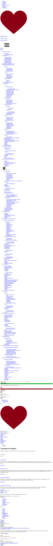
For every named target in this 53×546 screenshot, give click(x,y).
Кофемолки (9, 228)
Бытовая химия (7, 321)
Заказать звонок (3, 382)
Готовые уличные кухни (11, 361)
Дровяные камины (8, 338)
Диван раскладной (10, 71)
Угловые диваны (10, 68)
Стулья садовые (9, 175)
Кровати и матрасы (8, 104)
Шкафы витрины (10, 123)
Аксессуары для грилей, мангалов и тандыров (13, 367)
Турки (6, 289)
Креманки (6, 288)
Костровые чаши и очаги (9, 372)
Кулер (6, 259)
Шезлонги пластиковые (11, 183)
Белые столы (9, 96)
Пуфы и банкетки (8, 78)
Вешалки (6, 142)
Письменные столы (10, 90)
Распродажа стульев (8, 61)
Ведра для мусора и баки (11, 328)
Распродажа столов (8, 62)
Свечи (6, 166)
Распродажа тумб (8, 60)
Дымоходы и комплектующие (12, 342)
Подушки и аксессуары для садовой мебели (14, 180)
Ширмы (6, 144)
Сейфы (6, 143)
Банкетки (8, 80)
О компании (4, 2)
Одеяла (6, 217)
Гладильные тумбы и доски (9, 141)
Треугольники (9, 297)
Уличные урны (7, 210)
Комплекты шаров (10, 296)
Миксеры (8, 227)
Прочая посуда (7, 275)
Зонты (6, 329)
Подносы (6, 273)
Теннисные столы (10, 305)
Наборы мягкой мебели (9, 82)
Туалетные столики (10, 91)
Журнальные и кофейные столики (13, 89)
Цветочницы (7, 189)
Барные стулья (9, 118)
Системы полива (8, 207)
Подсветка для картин (8, 154)
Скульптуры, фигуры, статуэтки (10, 162)
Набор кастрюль (9, 272)
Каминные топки (10, 340)
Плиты (8, 233)
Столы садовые (9, 174)
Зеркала (6, 160)
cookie (9, 530)
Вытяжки (6, 262)
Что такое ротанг (3, 459)
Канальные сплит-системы (11, 353)
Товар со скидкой (8, 57)
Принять (2, 533)
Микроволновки (9, 224)
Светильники (7, 148)
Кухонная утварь (7, 284)
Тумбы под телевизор (10, 132)
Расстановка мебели (4, 468)
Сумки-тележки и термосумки (10, 333)
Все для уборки (7, 326)
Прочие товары (7, 320)
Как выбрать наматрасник (5, 477)
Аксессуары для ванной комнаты (10, 332)
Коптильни (6, 369)
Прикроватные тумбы (10, 131)
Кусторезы (8, 205)
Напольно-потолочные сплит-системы (13, 350)
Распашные (9, 126)
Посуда (3, 517)
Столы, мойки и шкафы (11, 363)
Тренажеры (7, 308)
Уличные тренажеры (10, 311)
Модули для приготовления (11, 362)
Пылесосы (6, 243)
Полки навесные (7, 145)
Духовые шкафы (7, 258)
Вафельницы (9, 231)
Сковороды (7, 268)
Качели (6, 184)
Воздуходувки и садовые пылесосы (13, 202)
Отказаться (6, 533)
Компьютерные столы (10, 94)
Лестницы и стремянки (9, 208)
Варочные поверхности (9, 263)
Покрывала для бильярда (11, 299)
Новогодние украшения (9, 54)
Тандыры (6, 371)
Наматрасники (9, 114)
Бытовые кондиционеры (9, 354)
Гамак (8, 179)
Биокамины (7, 344)
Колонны (6, 164)
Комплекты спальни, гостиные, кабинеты (12, 137)
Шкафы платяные (10, 122)
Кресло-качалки (9, 76)
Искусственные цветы (8, 330)
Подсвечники (7, 165)
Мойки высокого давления (11, 200)
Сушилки (6, 325)
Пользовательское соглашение (17, 528)
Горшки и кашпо (7, 190)
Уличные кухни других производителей (12, 370)
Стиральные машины (10, 241)
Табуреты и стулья (10, 119)
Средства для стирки (10, 323)
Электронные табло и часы (9, 335)
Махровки (8, 300)
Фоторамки (7, 319)
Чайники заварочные (8, 285)
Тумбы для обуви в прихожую (12, 133)
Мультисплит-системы (11, 351)
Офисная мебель (7, 97)
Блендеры (8, 225)
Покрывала (7, 214)
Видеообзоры (4, 6)
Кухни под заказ (5, 515)
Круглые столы (9, 95)
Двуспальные (11, 108)
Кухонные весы (9, 229)
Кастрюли (6, 270)
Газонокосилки (9, 204)
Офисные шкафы (10, 99)
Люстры (6, 151)
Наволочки (6, 216)
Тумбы (6, 129)
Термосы (6, 276)
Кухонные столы (12, 88)
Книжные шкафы (10, 124)
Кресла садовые (9, 176)
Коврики (6, 324)
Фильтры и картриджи (9, 316)
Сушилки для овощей (10, 230)
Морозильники (9, 239)
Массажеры (7, 251)
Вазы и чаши (7, 161)
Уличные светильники (8, 158)
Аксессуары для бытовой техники (11, 260)
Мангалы (6, 368)
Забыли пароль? (5, 401)
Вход (1, 391)
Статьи (3, 5)
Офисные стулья (9, 100)
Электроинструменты (8, 209)
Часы (5, 252)
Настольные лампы (8, 147)
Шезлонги (6, 181)
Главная (3, 1)
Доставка (4, 3)
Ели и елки (6, 53)
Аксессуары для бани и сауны (12, 194)
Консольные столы (10, 92)
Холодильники (9, 238)
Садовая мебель (7, 171)
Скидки (1, 443)
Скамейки (6, 185)
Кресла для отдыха (10, 73)
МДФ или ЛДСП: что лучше (5, 485)
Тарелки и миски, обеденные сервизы (11, 279)
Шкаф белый (9, 127)
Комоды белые (9, 136)
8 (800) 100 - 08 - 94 (3, 492)
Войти (2, 398)
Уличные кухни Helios (8, 359)
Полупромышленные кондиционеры (11, 347)
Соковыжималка (9, 226)
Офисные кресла (10, 102)
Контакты (4, 7)
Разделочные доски (8, 266)
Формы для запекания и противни (11, 280)
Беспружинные (11, 111)
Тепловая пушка (9, 256)
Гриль (8, 232)
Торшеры (6, 155)
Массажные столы (8, 307)
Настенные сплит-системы (11, 349)
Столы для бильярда (10, 294)
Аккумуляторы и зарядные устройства (13, 199)
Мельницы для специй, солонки (10, 281)
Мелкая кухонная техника (9, 220)
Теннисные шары (10, 306)
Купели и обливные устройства (12, 196)
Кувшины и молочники (9, 283)
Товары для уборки (8, 331)
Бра (5, 157)
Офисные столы (9, 101)
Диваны (6, 66)
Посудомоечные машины (9, 257)
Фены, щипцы (7, 244)
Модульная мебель (8, 138)
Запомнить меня (3, 397)
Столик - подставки (10, 93)
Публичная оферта (26, 528)
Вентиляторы (7, 247)
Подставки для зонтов (10, 188)
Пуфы (8, 81)
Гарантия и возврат (5, 502)
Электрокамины (7, 343)
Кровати (8, 106)
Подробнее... (2, 465)
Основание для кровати (11, 112)
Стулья (6, 115)
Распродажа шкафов (8, 58)
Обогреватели (7, 254)
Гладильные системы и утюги (10, 245)
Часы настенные (9, 253)
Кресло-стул (9, 74)
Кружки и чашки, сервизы (9, 282)
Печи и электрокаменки (11, 195)
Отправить (2, 544)
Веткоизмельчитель (8, 191)
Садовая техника (8, 197)
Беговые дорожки (10, 310)
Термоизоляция (9, 341)
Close (1, 49)
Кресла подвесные (10, 177)
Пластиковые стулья (10, 120)
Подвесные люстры (10, 153)
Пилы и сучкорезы (10, 201)
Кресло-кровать (9, 75)
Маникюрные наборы (8, 315)
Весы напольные (8, 246)
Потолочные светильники (11, 150)
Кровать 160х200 (10, 113)
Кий (7, 295)
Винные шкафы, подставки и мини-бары (12, 140)
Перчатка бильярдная (10, 298)
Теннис (6, 303)
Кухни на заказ (3, 434)
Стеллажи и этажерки (10, 125)
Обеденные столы (10, 86)
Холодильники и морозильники (10, 236)
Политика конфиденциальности (6, 528)
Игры (6, 318)
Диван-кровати (9, 70)
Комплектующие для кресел (12, 103)
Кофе (5, 334)
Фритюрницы (9, 235)
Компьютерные (9, 77)
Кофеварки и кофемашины (11, 234)
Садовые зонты (7, 186)
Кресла (3, 509)
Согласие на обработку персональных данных (8, 543)
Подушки (6, 213)
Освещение (2, 441)
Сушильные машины (10, 242)
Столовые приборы (8, 274)
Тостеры (8, 223)
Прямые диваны (9, 69)
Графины (6, 286)
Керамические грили (10, 366)
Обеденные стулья (10, 117)
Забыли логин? (5, 400)
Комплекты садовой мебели (11, 173)
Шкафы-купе (9, 128)
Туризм (6, 312)
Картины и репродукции (9, 163)
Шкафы (1, 439)
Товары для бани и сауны (9, 192)
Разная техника (7, 248)
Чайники (8, 222)
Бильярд (6, 292)
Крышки (6, 278)
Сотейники (7, 269)
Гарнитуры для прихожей (9, 139)
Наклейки (8, 301)
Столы (1, 437)
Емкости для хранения (8, 267)
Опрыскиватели (9, 206)
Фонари (6, 156)
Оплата (6, 376)
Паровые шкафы (9, 250)
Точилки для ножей (8, 287)
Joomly (1, 545)
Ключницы (6, 317)
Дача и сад (2, 442)
